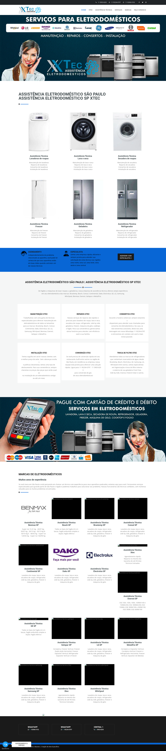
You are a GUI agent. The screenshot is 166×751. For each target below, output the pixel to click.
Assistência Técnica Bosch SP (66, 523)
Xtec (91, 10)
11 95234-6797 (116, 2)
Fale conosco (140, 10)
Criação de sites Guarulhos (50, 747)
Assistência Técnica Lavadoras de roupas (39, 157)
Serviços (118, 10)
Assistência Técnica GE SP (33, 624)
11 (34, 729)
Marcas (128, 10)
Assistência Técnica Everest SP (133, 597)
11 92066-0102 (130, 2)
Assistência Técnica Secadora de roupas (127, 157)
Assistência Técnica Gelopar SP (66, 643)
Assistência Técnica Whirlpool (99, 689)
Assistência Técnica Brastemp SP (99, 523)
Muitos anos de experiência (32, 479)
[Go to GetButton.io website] (5, 748)
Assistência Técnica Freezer (39, 225)
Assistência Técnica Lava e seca (83, 157)
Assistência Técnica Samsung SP (33, 689)
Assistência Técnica (103, 10)
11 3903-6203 (102, 2)
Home (83, 10)
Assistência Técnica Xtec (133, 551)
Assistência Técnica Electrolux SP (99, 570)
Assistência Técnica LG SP (99, 643)
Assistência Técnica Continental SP (33, 570)
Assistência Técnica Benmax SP (33, 523)
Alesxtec (37, 747)
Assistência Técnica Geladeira (83, 225)
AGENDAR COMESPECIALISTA (126, 257)
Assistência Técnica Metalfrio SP (133, 643)
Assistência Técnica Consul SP (133, 523)
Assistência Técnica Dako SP (66, 570)
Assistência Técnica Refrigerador (127, 225)
